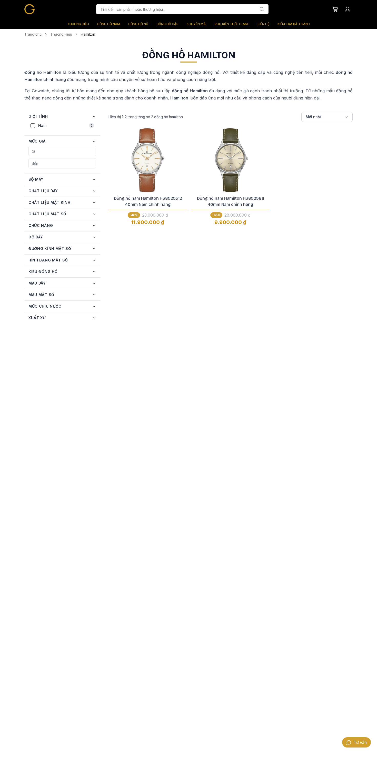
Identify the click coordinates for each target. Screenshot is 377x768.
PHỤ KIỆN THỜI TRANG (232, 24)
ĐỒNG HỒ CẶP (167, 24)
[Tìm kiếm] (261, 9)
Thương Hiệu (61, 34)
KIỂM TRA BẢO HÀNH (293, 24)
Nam (65, 125)
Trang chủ (33, 34)
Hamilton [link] (88, 34)
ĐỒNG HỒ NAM (108, 24)
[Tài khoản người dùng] (347, 9)
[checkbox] (33, 125)
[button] (62, 116)
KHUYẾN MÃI (196, 24)
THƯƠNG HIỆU (78, 24)
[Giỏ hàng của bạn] (335, 9)
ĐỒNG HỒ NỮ (138, 24)
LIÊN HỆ (263, 24)
